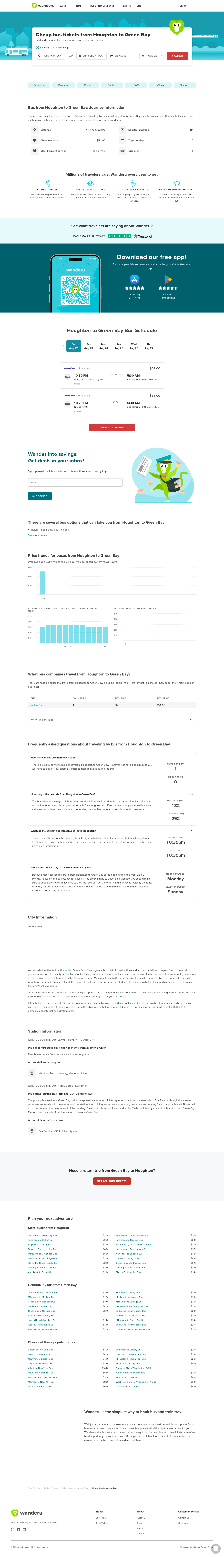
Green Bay (82, 1488)
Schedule (39, 85)
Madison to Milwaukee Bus (129, 1297)
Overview (63, 85)
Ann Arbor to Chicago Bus (129, 1253)
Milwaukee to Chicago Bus (129, 1301)
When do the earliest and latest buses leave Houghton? (63, 830)
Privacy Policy (207, 1547)
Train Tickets (102, 1523)
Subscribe (39, 496)
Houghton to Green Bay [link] (104, 1488)
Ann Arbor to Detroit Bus (40, 1272)
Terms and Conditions (190, 1547)
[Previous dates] (63, 346)
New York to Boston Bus (40, 1359)
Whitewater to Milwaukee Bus (131, 1315)
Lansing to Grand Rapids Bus (130, 1267)
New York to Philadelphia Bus (131, 1354)
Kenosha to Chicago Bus (128, 1292)
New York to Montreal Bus (41, 1372)
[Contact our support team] (216, 1549)
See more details (37, 535)
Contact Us (183, 1517)
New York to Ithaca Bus (40, 1354)
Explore (127, 5)
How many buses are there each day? (53, 757)
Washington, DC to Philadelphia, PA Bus (136, 1382)
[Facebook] (18, 1529)
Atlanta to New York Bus (40, 1368)
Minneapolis (124, 1002)
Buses (63, 5)
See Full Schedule (112, 427)
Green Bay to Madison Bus (41, 1301)
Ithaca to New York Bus (128, 1386)
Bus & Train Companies (102, 5)
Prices (87, 85)
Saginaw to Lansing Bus (40, 1244)
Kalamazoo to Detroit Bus (41, 1240)
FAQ (136, 85)
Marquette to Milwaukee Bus (42, 1253)
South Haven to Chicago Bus (42, 1258)
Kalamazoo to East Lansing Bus (131, 1249)
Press (140, 1528)
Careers (141, 1533)
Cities (160, 85)
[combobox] (51, 56)
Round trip (63, 47)
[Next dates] (161, 346)
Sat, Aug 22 (120, 56)
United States (51, 1488)
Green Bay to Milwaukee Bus (42, 1292)
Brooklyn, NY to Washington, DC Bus (134, 1368)
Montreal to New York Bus (41, 1382)
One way (44, 47)
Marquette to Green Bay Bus (42, 1235)
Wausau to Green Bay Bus (41, 1315)
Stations (184, 85)
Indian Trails (37, 705)
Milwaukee (104, 1002)
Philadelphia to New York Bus (131, 1359)
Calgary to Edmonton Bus (41, 1363)
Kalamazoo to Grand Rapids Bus (132, 1235)
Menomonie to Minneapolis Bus (132, 1306)
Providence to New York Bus (42, 1377)
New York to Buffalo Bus (40, 1386)
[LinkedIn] (24, 1529)
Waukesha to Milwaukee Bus (42, 1329)
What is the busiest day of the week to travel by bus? (61, 867)
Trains (78, 5)
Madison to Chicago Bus (40, 1306)
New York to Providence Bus (130, 1372)
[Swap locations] (71, 56)
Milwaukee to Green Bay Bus (130, 1320)
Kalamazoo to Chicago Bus (129, 1240)
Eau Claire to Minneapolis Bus (131, 1324)
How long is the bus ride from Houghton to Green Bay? (63, 794)
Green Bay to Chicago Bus (41, 1311)
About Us (142, 1517)
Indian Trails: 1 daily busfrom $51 (50, 529)
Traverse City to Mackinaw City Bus (133, 1244)
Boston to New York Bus (40, 1349)
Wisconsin (65, 970)
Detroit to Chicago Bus (127, 1258)
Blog (139, 5)
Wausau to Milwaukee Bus (41, 1324)
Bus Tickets (34, 1488)
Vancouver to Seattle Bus (129, 1377)
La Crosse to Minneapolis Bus (131, 1311)
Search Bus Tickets (112, 1181)
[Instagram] (12, 1529)
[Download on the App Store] (134, 279)
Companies (184, 1523)
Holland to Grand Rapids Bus (42, 1263)
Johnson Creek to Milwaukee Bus (133, 1329)
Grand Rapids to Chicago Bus (131, 1263)
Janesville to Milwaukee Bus (42, 1320)
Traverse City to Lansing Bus (42, 1249)
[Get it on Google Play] (168, 279)
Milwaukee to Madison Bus (41, 1297)
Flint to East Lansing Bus (128, 1272)
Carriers (112, 85)
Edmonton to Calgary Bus (129, 1349)
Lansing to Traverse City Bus (42, 1267)
